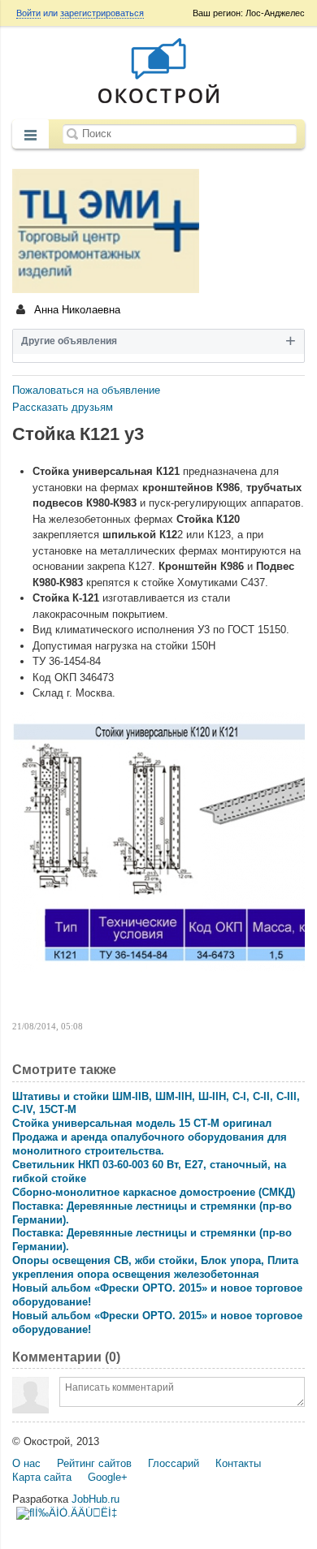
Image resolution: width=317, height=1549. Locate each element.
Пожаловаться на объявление (86, 390)
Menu (30, 135)
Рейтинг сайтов (94, 1463)
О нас (26, 1463)
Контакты (238, 1463)
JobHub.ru (95, 1499)
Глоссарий (173, 1463)
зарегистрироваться (102, 13)
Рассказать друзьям (62, 407)
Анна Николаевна (75, 310)
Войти (28, 13)
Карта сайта (42, 1477)
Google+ (108, 1477)
